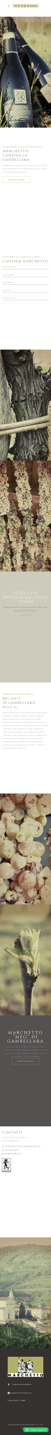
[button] (36, 1429)
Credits (23, 1400)
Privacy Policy (13, 1400)
